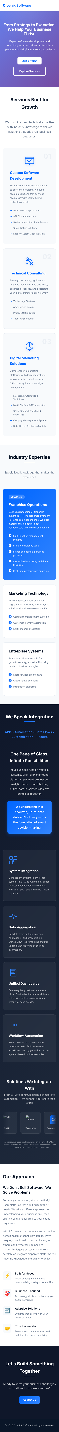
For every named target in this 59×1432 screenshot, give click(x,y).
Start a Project (29, 60)
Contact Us (29, 1399)
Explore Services (29, 71)
